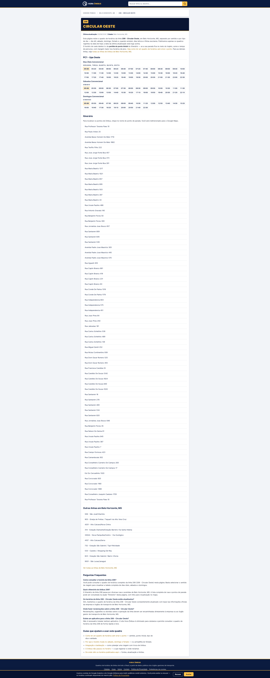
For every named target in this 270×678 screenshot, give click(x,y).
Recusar (178, 674)
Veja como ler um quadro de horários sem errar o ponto (149, 49)
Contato (126, 669)
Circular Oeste (99, 26)
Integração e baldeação (94, 645)
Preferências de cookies (157, 669)
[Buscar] (184, 3)
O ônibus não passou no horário (98, 649)
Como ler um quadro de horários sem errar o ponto (106, 636)
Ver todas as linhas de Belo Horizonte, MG (100, 568)
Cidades (107, 669)
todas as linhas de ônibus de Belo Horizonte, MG (111, 52)
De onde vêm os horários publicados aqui (102, 652)
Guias (114, 669)
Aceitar (188, 674)
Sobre (120, 669)
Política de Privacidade (139, 669)
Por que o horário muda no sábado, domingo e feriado (107, 642)
